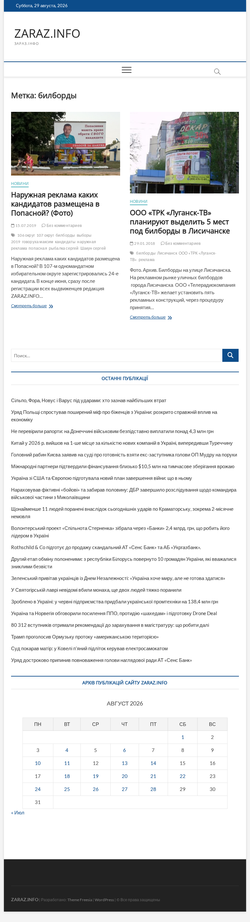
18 (67, 776)
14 (153, 763)
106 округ (26, 235)
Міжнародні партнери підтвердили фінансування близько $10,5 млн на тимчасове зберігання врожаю (122, 466)
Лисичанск (167, 253)
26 (96, 789)
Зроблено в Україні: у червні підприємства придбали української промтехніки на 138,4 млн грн (114, 601)
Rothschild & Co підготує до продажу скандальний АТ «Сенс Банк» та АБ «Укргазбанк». (106, 547)
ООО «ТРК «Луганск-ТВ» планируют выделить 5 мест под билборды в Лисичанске (180, 221)
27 (125, 789)
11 (67, 763)
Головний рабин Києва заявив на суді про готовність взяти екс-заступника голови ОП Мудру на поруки (124, 454)
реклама (147, 259)
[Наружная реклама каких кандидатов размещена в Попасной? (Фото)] (65, 144)
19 (96, 776)
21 (153, 776)
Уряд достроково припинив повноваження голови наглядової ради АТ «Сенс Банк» (101, 660)
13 (125, 763)
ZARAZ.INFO (47, 33)
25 (67, 789)
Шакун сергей (93, 248)
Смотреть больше (40, 306)
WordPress (104, 899)
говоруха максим (37, 241)
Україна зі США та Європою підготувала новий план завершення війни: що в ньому (101, 478)
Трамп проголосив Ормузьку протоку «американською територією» (85, 636)
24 (38, 789)
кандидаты (65, 241)
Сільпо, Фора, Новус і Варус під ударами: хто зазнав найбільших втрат (88, 400)
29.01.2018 (144, 243)
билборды (65, 235)
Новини (20, 183)
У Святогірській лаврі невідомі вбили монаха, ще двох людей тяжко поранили (96, 590)
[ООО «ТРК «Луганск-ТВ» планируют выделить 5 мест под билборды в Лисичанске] (184, 152)
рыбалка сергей (64, 248)
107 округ (45, 235)
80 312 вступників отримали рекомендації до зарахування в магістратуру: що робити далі (110, 625)
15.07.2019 (25, 225)
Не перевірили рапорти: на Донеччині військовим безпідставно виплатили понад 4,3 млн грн (112, 431)
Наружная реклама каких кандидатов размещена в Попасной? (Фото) (55, 203)
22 (183, 776)
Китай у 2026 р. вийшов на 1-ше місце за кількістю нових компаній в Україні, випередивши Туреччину (122, 443)
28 (153, 789)
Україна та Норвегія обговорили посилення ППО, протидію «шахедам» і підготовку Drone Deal (114, 613)
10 (38, 763)
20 (125, 776)
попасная (38, 248)
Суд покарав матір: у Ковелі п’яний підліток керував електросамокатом (89, 648)
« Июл (17, 812)
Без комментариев (64, 225)
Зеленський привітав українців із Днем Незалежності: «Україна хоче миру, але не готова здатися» (118, 578)
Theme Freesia (79, 899)
